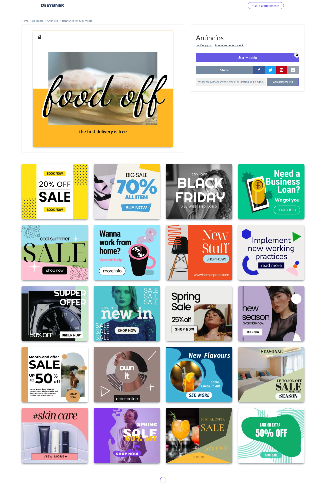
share (224, 70)
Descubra (37, 20)
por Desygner (204, 45)
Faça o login (233, 5)
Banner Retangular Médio (77, 20)
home (25, 20)
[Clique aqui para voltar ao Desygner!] (52, 8)
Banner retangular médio (229, 45)
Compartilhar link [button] (283, 81)
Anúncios (53, 20)
